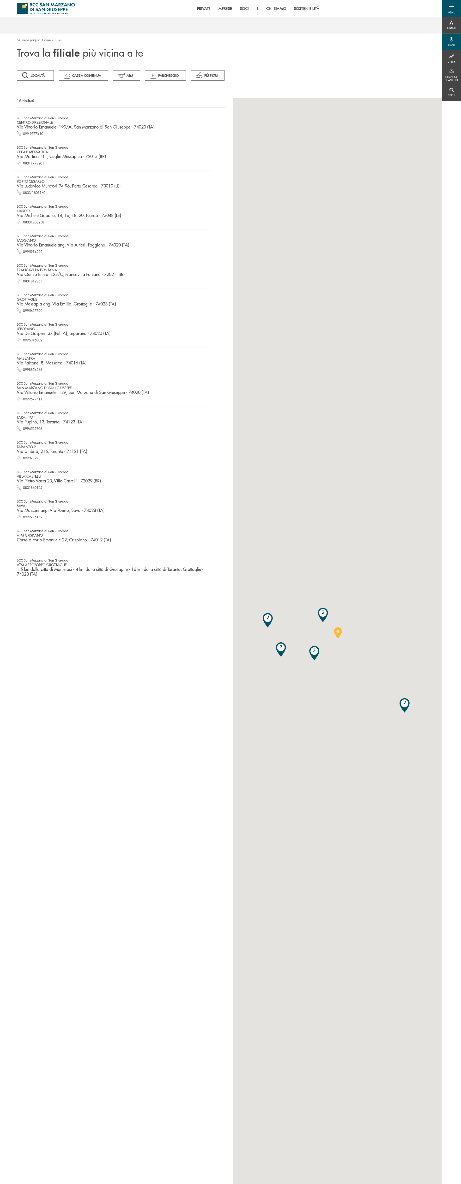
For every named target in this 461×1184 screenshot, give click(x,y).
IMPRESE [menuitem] (225, 8)
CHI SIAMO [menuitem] (276, 8)
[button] (451, 8)
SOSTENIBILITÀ (307, 8)
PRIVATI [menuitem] (203, 8)
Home (46, 39)
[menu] (258, 8)
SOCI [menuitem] (244, 8)
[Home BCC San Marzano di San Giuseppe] (46, 8)
